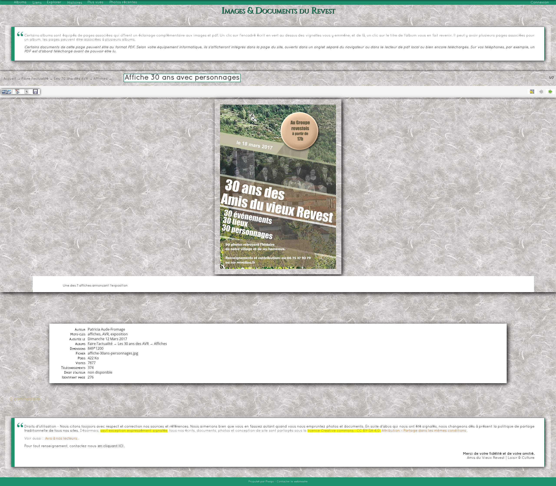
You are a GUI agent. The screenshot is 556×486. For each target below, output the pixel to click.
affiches (94, 334)
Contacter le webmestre (292, 482)
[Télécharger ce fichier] (35, 91)
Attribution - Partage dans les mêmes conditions (424, 430)
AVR (105, 334)
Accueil (9, 78)
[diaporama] (17, 91)
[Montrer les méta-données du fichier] (26, 91)
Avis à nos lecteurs (61, 438)
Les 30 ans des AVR (71, 78)
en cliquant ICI (110, 446)
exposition (119, 334)
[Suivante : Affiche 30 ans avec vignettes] (550, 91)
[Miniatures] (532, 91)
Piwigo (270, 482)
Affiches (101, 78)
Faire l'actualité (35, 78)
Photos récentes (123, 2)
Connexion (540, 2)
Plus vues (95, 2)
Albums (20, 2)
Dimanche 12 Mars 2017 (107, 338)
